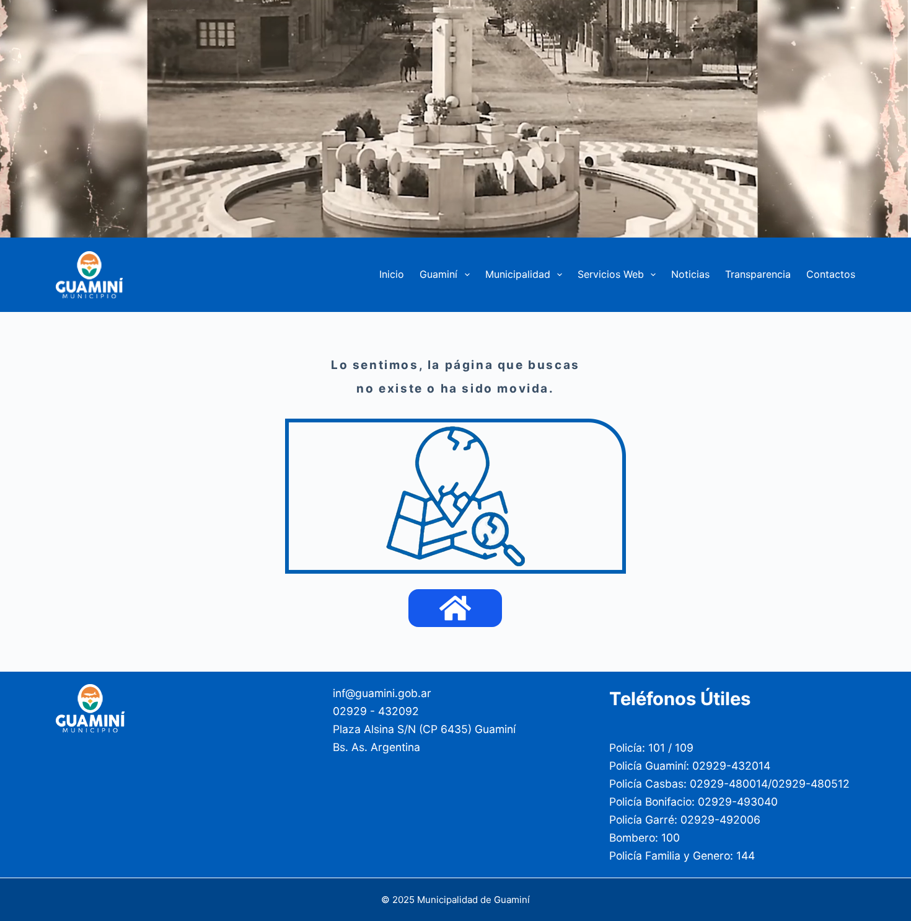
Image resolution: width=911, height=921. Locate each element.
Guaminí (438, 274)
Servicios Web (611, 274)
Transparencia (758, 274)
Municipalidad (517, 274)
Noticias (690, 274)
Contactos (830, 274)
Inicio (391, 274)
